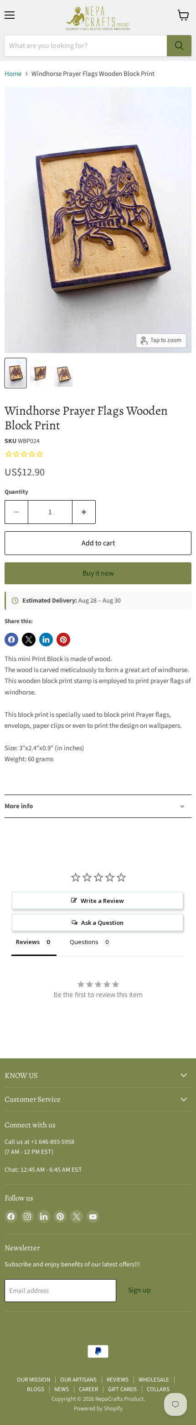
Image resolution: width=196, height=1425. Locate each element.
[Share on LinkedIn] (46, 639)
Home (13, 74)
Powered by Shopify (98, 1408)
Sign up (139, 1290)
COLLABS (158, 1389)
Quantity (16, 492)
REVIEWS (118, 1380)
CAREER (88, 1389)
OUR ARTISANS (78, 1380)
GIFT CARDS (122, 1389)
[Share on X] (29, 639)
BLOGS (35, 1389)
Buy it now (98, 573)
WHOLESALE (154, 1380)
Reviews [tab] (28, 942)
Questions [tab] (84, 942)
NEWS (61, 1389)
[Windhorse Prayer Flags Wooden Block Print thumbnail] (15, 373)
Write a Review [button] (102, 901)
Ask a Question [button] (102, 922)
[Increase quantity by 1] (84, 512)
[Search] (179, 45)
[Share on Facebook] (11, 639)
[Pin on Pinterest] (63, 639)
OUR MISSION (33, 1380)
